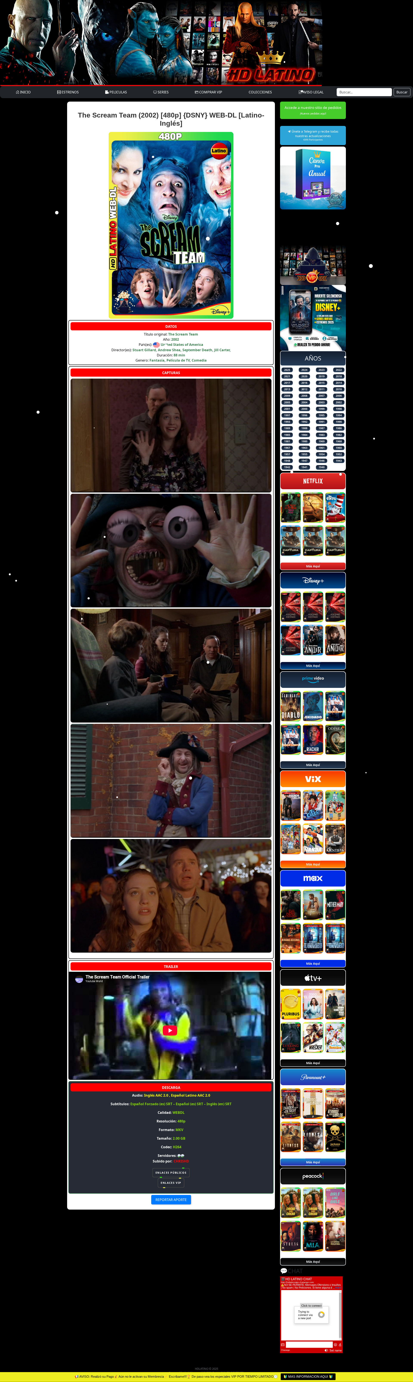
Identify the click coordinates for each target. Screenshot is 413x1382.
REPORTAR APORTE (171, 1199)
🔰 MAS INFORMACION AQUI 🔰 (308, 1376)
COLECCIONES (260, 92)
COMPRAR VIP (210, 92)
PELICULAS (118, 92)
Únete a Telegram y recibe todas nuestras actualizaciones (314, 135)
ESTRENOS (70, 92)
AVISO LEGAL (313, 92)
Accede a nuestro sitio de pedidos (313, 110)
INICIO (25, 92)
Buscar (402, 92)
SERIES (163, 92)
